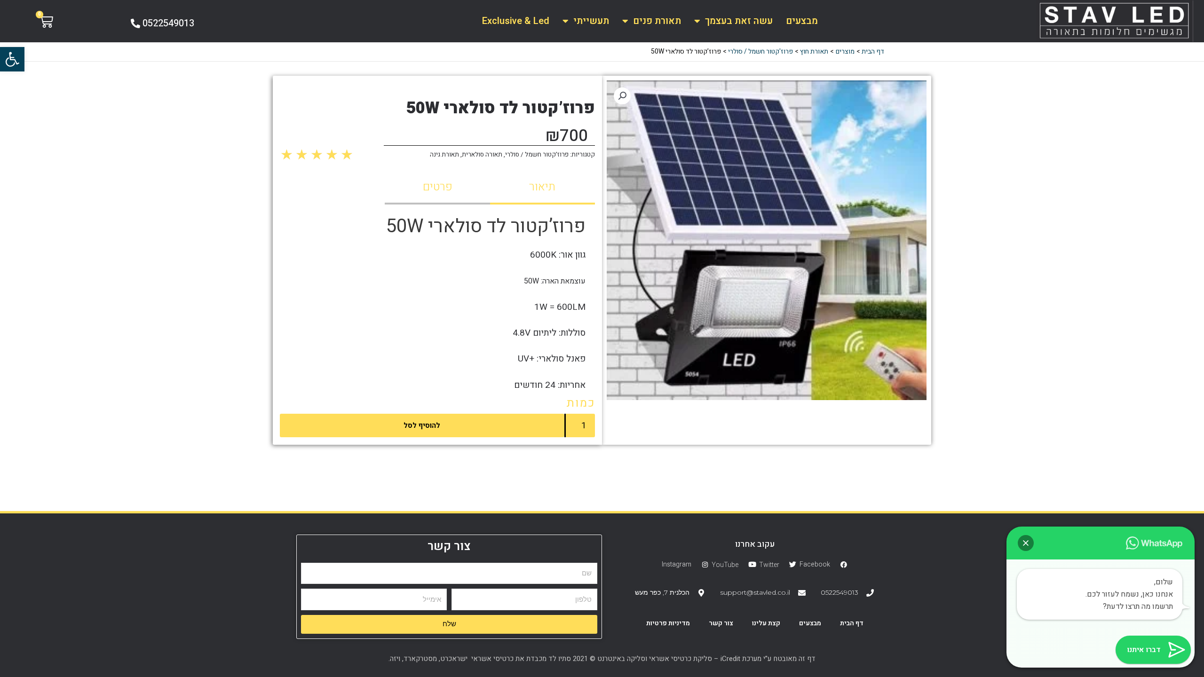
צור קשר (721, 623)
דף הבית (851, 623)
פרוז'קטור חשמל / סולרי (537, 154)
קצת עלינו (766, 623)
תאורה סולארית (482, 154)
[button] (12, 59)
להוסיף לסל (422, 425)
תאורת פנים (657, 21)
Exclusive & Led (515, 21)
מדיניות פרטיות (668, 623)
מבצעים (802, 21)
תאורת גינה (444, 154)
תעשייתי (591, 21)
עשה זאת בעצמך (739, 21)
